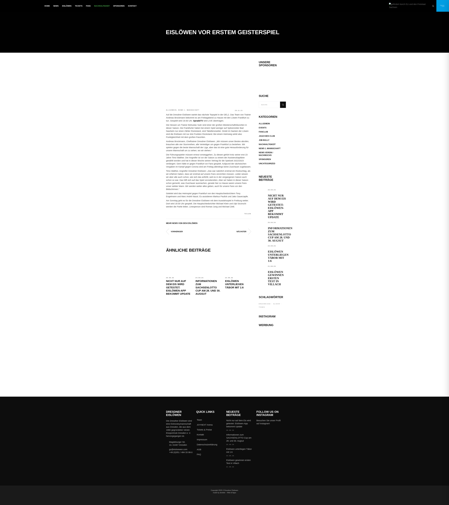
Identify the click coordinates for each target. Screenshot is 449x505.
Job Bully (264, 140)
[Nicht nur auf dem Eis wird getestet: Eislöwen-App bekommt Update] (179, 265)
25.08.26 (199, 277)
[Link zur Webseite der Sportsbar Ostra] (272, 343)
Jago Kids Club (267, 136)
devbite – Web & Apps (228, 493)
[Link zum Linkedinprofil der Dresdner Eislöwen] (270, 490)
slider (276, 304)
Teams (262, 307)
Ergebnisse (265, 304)
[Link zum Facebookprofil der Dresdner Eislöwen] (247, 490)
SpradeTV (198, 121)
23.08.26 (229, 277)
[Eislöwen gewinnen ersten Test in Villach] (263, 269)
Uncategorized (267, 164)
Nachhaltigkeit (267, 144)
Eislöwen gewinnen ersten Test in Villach (276, 278)
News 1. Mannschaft (188, 110)
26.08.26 (170, 277)
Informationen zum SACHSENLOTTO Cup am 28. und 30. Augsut (208, 287)
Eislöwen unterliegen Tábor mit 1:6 (234, 284)
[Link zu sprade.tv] (272, 373)
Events (262, 128)
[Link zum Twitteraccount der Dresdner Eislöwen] (262, 490)
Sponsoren (265, 159)
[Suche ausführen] (283, 105)
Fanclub (263, 132)
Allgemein (171, 110)
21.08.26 (272, 266)
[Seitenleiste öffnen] (442, 6)
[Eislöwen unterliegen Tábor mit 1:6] (238, 265)
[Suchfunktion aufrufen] (433, 6)
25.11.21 (239, 110)
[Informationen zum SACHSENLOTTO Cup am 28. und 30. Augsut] (208, 265)
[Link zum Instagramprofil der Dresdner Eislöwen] (255, 490)
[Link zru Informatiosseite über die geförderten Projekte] (409, 6)
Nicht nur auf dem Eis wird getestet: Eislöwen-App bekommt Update (178, 287)
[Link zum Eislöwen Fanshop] (272, 363)
